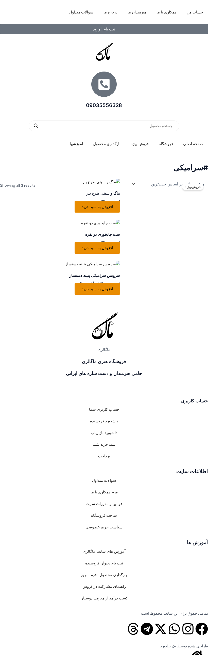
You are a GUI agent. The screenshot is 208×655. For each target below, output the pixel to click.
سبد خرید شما (104, 444)
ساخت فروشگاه (104, 515)
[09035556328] (104, 84)
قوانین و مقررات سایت (104, 504)
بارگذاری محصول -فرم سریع (104, 575)
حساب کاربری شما (104, 409)
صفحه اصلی (193, 144)
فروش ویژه (140, 144)
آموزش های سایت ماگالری (104, 551)
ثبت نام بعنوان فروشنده (104, 563)
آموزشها (76, 144)
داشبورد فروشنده (104, 421)
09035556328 (104, 105)
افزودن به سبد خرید (97, 206)
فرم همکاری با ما (104, 492)
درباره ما (110, 12)
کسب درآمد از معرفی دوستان (104, 598)
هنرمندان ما (137, 12)
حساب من (195, 12)
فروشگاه (166, 144)
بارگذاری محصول (106, 144)
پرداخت (104, 456)
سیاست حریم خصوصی (104, 527)
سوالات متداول (81, 12)
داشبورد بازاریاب (104, 432)
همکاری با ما (167, 12)
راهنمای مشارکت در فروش (104, 586)
